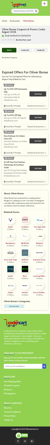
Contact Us (8, 420)
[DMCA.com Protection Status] (21, 435)
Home (4, 21)
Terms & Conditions (12, 412)
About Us (8, 408)
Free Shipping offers (12, 381)
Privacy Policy (10, 416)
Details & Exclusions (35, 106)
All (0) (9, 50)
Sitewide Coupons (12, 385)
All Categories (10, 393)
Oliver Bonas (28, 21)
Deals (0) (40, 50)
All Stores (8, 389)
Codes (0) (25, 50)
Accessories (15, 21)
